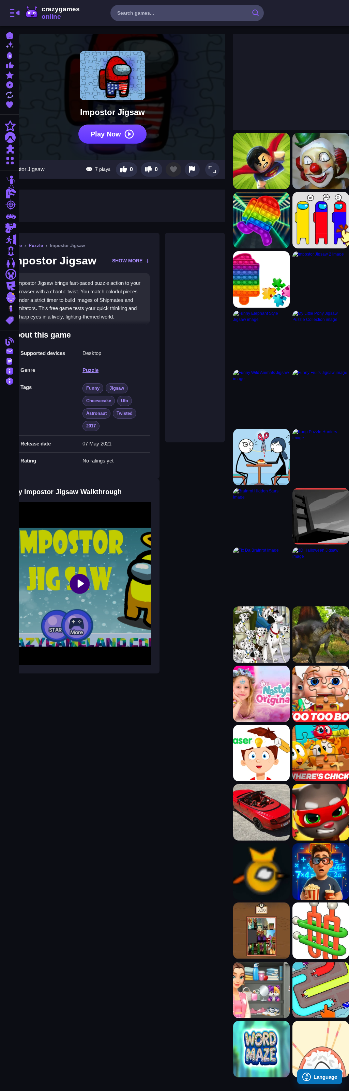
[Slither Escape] (320, 990)
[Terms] (9, 360)
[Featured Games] (9, 74)
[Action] (9, 126)
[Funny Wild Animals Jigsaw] (261, 398)
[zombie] (9, 297)
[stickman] (9, 182)
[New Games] (9, 45)
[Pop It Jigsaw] (261, 279)
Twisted (125, 413)
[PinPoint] (320, 1049)
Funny (93, 388)
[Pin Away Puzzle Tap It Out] (320, 930)
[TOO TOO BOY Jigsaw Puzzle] (320, 694)
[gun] (9, 228)
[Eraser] (261, 753)
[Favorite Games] (9, 104)
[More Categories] (9, 160)
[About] (9, 370)
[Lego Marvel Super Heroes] (261, 161)
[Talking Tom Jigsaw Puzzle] (320, 812)
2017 (91, 425)
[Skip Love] (261, 457)
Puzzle (36, 245)
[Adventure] (9, 137)
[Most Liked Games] (9, 64)
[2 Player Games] (9, 262)
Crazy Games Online (52, 13)
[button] (212, 169)
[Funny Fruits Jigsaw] (320, 398)
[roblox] (9, 286)
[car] (9, 216)
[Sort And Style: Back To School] (261, 990)
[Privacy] (9, 380)
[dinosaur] (9, 193)
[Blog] (9, 341)
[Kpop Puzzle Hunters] (320, 457)
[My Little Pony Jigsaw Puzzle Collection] (320, 338)
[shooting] (9, 205)
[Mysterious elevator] (320, 871)
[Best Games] (9, 55)
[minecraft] (9, 274)
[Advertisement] (195, 337)
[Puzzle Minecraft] (261, 930)
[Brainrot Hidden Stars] (261, 516)
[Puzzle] (9, 149)
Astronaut (96, 413)
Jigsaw (116, 388)
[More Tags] (9, 320)
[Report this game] (192, 169)
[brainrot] (9, 309)
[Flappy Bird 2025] (261, 871)
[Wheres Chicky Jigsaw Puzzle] (320, 753)
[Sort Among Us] (320, 220)
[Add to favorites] (173, 169)
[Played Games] (9, 84)
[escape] (9, 239)
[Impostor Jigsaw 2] (320, 279)
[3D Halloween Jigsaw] (320, 575)
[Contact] (9, 351)
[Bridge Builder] (320, 516)
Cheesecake (98, 400)
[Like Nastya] (261, 694)
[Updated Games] (9, 94)
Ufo (124, 400)
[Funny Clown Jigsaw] (320, 161)
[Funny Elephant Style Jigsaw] (261, 338)
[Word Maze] (261, 1049)
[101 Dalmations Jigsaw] (261, 634)
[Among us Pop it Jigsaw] (261, 220)
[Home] (9, 35)
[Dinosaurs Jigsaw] (320, 634)
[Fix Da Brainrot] (261, 575)
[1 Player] (9, 251)
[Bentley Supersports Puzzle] (261, 812)
